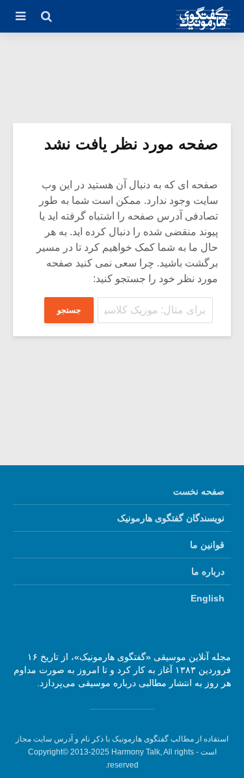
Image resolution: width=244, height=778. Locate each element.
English (207, 598)
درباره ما (207, 571)
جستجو (69, 310)
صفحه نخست (198, 491)
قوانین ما (207, 545)
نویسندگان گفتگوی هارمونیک (170, 518)
